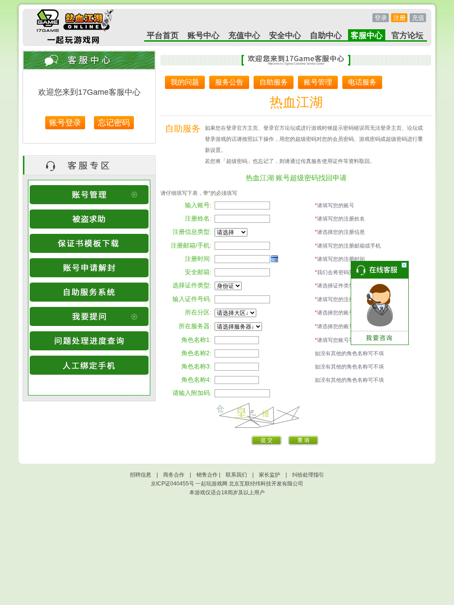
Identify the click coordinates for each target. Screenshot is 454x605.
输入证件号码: (191, 298)
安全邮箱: (198, 271)
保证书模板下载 (89, 243)
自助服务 (273, 82)
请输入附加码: (191, 392)
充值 (418, 17)
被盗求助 (89, 219)
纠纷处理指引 (308, 475)
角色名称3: (196, 366)
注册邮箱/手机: (191, 245)
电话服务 (362, 82)
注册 (399, 17)
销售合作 (207, 475)
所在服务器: (195, 326)
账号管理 (89, 194)
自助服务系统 (89, 292)
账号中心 (203, 35)
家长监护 (269, 475)
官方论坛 (407, 35)
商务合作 (173, 475)
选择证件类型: (191, 285)
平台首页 (163, 35)
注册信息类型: (191, 231)
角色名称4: (196, 379)
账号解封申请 (89, 267)
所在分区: (198, 312)
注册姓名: (198, 218)
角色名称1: (196, 339)
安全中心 (285, 35)
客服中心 (367, 35)
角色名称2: (196, 353)
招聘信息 (140, 475)
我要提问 (89, 316)
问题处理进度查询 (89, 340)
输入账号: (198, 205)
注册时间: (198, 258)
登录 (381, 17)
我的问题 (185, 82)
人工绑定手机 (89, 365)
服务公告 (229, 82)
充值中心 (244, 35)
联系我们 (236, 475)
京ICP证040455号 (172, 484)
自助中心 (326, 35)
